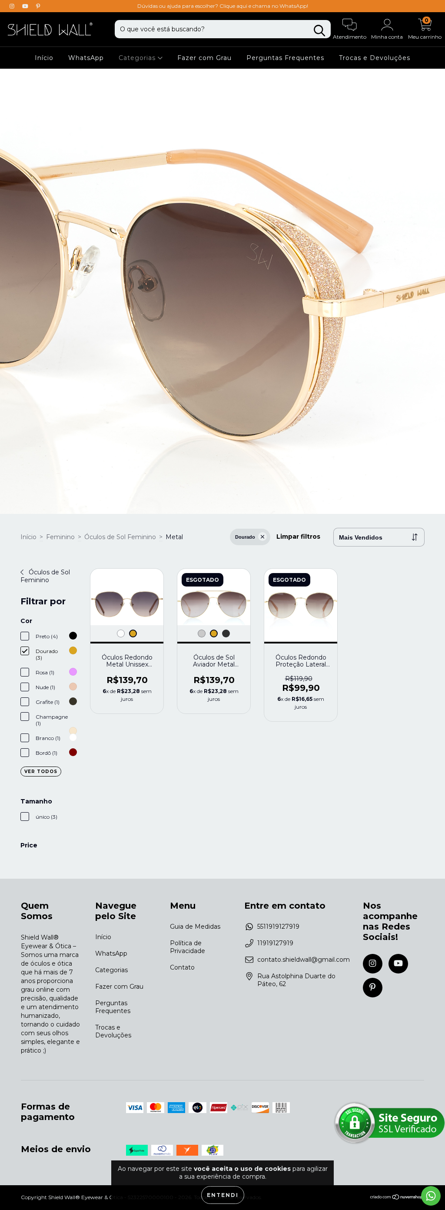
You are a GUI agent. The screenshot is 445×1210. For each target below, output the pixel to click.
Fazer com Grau (204, 58)
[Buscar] (319, 30)
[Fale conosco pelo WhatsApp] (431, 1196)
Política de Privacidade (187, 947)
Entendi (223, 1195)
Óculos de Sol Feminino (120, 537)
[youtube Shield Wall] (26, 6)
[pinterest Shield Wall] (38, 6)
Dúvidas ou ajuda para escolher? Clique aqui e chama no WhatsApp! (222, 6)
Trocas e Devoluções (374, 58)
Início (44, 58)
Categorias (138, 58)
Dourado (245, 537)
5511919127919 (278, 926)
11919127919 (275, 943)
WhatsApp (86, 58)
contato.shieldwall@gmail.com (303, 959)
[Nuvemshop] (397, 1198)
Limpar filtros (298, 536)
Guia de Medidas (195, 926)
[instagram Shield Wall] (13, 6)
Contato (182, 967)
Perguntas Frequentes (285, 58)
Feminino (60, 537)
